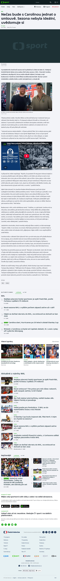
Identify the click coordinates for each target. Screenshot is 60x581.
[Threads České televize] (55, 532)
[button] (26, 97)
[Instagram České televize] (43, 532)
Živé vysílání (42, 537)
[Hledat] (50, 2)
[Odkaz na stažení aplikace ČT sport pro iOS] (5, 506)
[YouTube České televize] (49, 532)
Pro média (24, 537)
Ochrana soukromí (22, 577)
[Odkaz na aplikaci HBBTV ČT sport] (24, 506)
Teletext (6, 543)
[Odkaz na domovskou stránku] (7, 2)
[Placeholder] (30, 46)
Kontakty (41, 551)
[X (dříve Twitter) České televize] (52, 532)
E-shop (5, 548)
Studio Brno (42, 540)
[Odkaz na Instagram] (2, 524)
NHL (2, 11)
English (14, 577)
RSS (55, 577)
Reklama (6, 540)
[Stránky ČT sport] (16, 556)
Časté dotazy (7, 551)
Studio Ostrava (25, 543)
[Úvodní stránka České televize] (12, 532)
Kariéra (41, 546)
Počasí (23, 546)
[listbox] (32, 570)
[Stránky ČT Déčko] (37, 556)
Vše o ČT (24, 551)
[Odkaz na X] (9, 524)
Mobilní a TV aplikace (44, 548)
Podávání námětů (26, 548)
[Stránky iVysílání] (26, 556)
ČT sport (3, 25)
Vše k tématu (55, 341)
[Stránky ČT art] (45, 556)
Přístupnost (30, 577)
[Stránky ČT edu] (54, 556)
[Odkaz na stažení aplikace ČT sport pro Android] (15, 506)
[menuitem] (3, 7)
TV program (7, 537)
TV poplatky (25, 540)
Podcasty (41, 543)
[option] (26, 571)
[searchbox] (42, 2)
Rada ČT (6, 546)
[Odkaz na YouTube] (12, 524)
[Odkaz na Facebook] (5, 524)
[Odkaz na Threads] (15, 524)
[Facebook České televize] (46, 532)
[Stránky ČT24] (6, 556)
